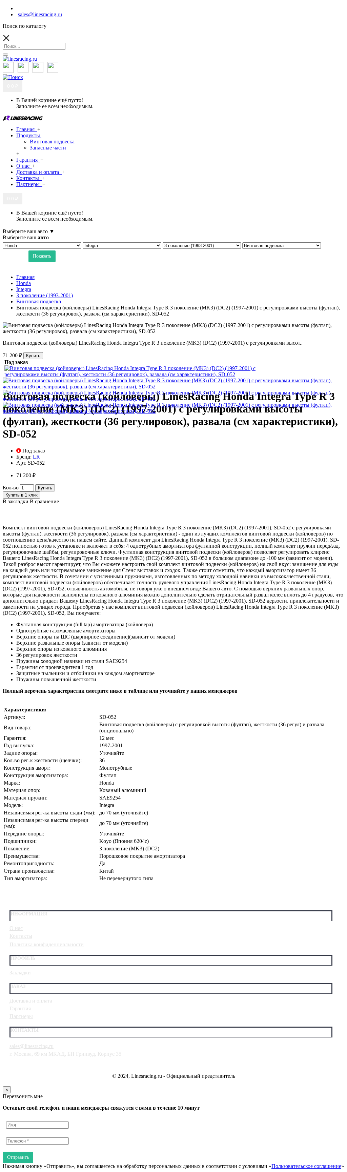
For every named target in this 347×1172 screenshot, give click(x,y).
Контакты (20, 936)
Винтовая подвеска (52, 141)
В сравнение (44, 501)
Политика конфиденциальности (46, 944)
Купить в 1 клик (21, 495)
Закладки (20, 972)
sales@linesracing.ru (31, 1046)
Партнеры (21, 1016)
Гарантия (20, 1008)
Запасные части (48, 147)
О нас (16, 928)
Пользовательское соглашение (306, 1166)
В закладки (15, 501)
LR (36, 457)
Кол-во (11, 487)
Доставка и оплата (30, 1001)
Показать (42, 256)
